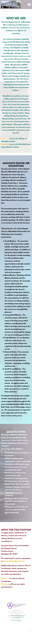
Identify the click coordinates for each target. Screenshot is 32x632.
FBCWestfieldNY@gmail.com (17, 615)
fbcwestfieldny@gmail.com (13, 561)
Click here (5, 139)
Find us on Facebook (16, 620)
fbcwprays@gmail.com (18, 617)
